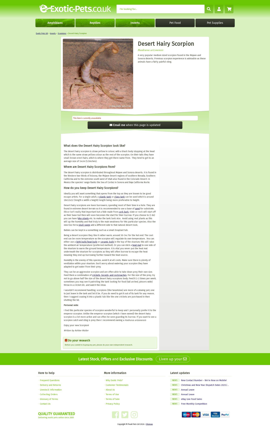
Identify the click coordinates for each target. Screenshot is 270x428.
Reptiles (95, 23)
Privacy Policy (112, 404)
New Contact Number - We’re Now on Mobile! (199, 380)
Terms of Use (112, 394)
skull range (84, 225)
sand (137, 208)
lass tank (120, 197)
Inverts (135, 23)
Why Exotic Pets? (114, 380)
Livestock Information (50, 389)
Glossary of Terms (48, 399)
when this (136, 125)
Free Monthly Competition (189, 404)
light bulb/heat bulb (86, 242)
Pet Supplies (215, 23)
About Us (110, 389)
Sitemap (149, 424)
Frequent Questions (49, 380)
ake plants (83, 218)
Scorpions (62, 33)
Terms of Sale (112, 399)
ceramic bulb (107, 242)
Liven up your (171, 359)
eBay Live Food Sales (187, 399)
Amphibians (55, 23)
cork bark (124, 212)
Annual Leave (183, 389)
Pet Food (175, 23)
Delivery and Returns (50, 385)
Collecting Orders (48, 394)
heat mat (136, 245)
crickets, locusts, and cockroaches (109, 275)
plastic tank (105, 197)
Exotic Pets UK (42, 33)
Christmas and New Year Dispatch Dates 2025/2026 (201, 385)
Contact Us (44, 404)
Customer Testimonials (116, 385)
